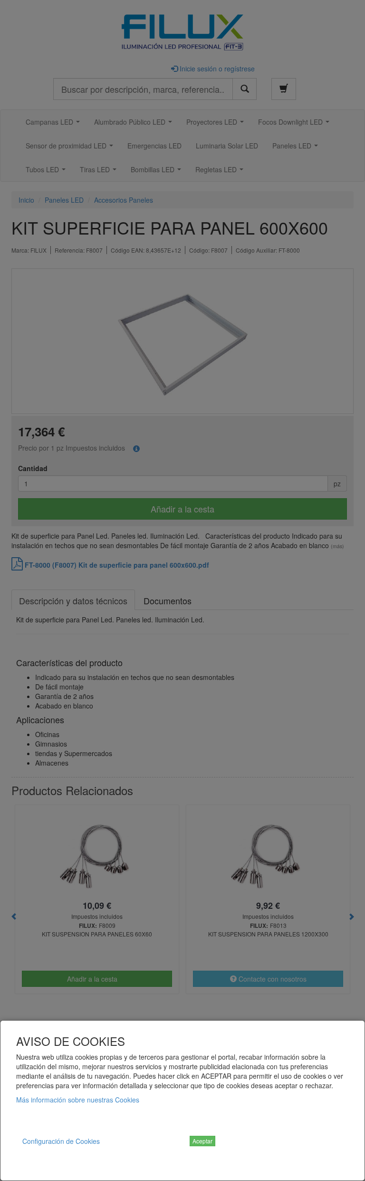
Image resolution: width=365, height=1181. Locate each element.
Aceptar (202, 1141)
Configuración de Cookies (61, 1141)
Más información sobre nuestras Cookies (77, 1099)
